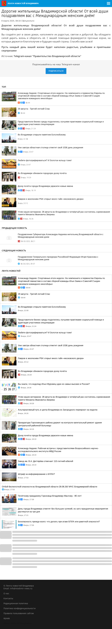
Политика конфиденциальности (20, 608)
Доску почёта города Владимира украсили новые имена (45, 186)
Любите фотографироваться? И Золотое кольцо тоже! (45, 160)
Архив (7, 618)
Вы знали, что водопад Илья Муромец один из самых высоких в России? (54, 384)
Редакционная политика (16, 603)
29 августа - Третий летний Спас (34, 109)
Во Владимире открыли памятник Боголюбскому (42, 134)
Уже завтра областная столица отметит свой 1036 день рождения (50, 147)
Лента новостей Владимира (18, 623)
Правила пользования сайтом (19, 613)
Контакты (8, 598)
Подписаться (56, 71)
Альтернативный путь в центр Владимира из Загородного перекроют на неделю (57, 410)
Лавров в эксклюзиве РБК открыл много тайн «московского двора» (51, 199)
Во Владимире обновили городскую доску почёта (42, 173)
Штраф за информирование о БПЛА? (36, 474)
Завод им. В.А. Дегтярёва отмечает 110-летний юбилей (45, 461)
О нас (6, 593)
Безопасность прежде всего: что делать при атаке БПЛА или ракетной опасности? (59, 521)
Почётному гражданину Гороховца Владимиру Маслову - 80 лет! (50, 496)
